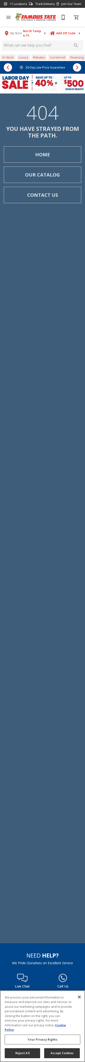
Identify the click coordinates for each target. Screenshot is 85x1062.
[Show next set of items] (77, 67)
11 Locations (18, 4)
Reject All (22, 1053)
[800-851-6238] (63, 17)
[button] (8, 17)
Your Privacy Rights (42, 1039)
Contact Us (42, 195)
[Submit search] (76, 45)
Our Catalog (42, 175)
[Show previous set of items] (8, 67)
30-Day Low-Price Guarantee (45, 67)
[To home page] (36, 17)
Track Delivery (45, 4)
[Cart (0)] (76, 17)
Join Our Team (71, 4)
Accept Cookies (62, 1053)
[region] (42, 1026)
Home (42, 154)
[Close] (79, 997)
